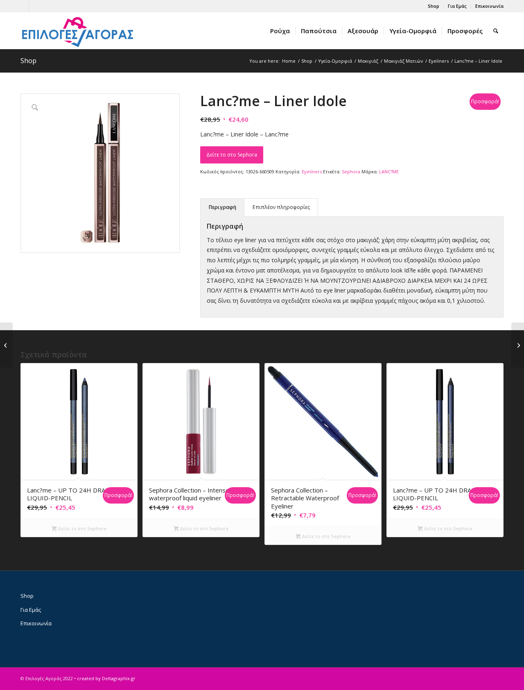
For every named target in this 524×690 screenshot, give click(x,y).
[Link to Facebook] (23, 6)
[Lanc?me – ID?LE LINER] (6, 345)
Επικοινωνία (489, 6)
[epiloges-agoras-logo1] (77, 30)
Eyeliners (312, 171)
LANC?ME (389, 171)
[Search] (496, 30)
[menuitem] (434, 6)
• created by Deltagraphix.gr (105, 678)
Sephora (351, 171)
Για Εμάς (457, 6)
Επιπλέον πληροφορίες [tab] (281, 207)
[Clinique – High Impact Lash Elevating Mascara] (517, 345)
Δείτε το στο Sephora (231, 154)
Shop (433, 6)
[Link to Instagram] (35, 6)
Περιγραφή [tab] (222, 207)
